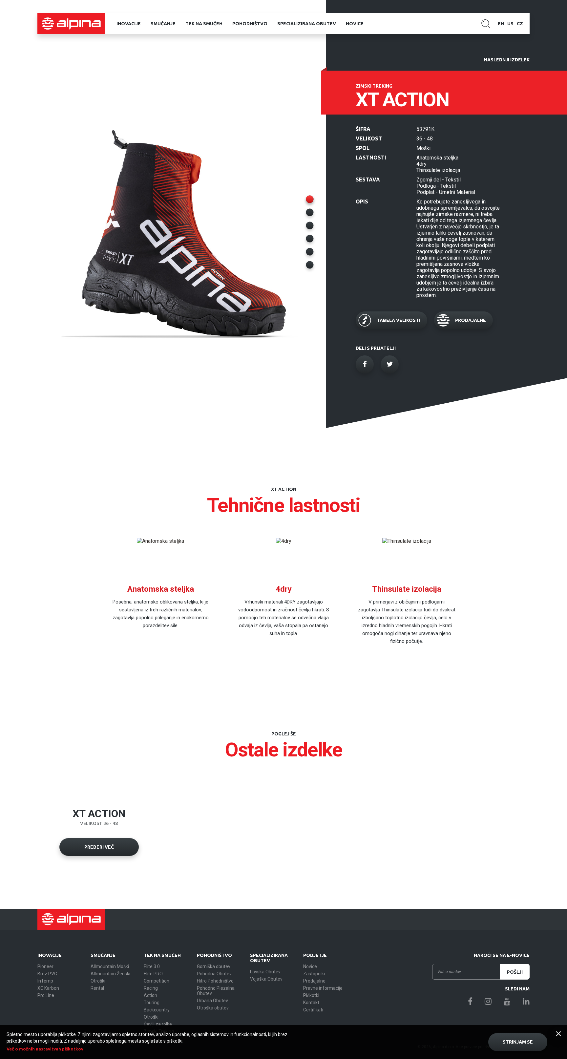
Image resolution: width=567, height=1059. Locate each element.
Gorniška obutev (213, 966)
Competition (156, 981)
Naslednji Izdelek (507, 59)
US (510, 23)
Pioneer (45, 966)
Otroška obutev (213, 1007)
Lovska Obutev (265, 971)
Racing (151, 988)
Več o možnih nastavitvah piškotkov (45, 1049)
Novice (355, 23)
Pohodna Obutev (214, 973)
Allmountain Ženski (110, 973)
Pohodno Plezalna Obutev (216, 990)
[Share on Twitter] (390, 364)
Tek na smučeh (203, 23)
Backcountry (157, 1009)
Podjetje (315, 955)
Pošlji (515, 972)
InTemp (45, 981)
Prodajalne (314, 981)
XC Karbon (48, 988)
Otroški (98, 981)
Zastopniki (314, 973)
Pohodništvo (249, 23)
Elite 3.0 (152, 966)
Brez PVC (47, 973)
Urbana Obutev (212, 1000)
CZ (520, 23)
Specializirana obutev (306, 23)
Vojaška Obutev (266, 979)
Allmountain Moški (110, 966)
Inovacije (128, 23)
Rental (97, 988)
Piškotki (311, 995)
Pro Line (45, 995)
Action (150, 995)
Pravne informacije (323, 988)
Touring (151, 1002)
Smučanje (163, 23)
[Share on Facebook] (365, 364)
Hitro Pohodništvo (215, 981)
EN (501, 23)
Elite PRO (153, 973)
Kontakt (311, 1002)
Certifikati (313, 1009)
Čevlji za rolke (158, 1024)
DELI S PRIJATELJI (376, 348)
